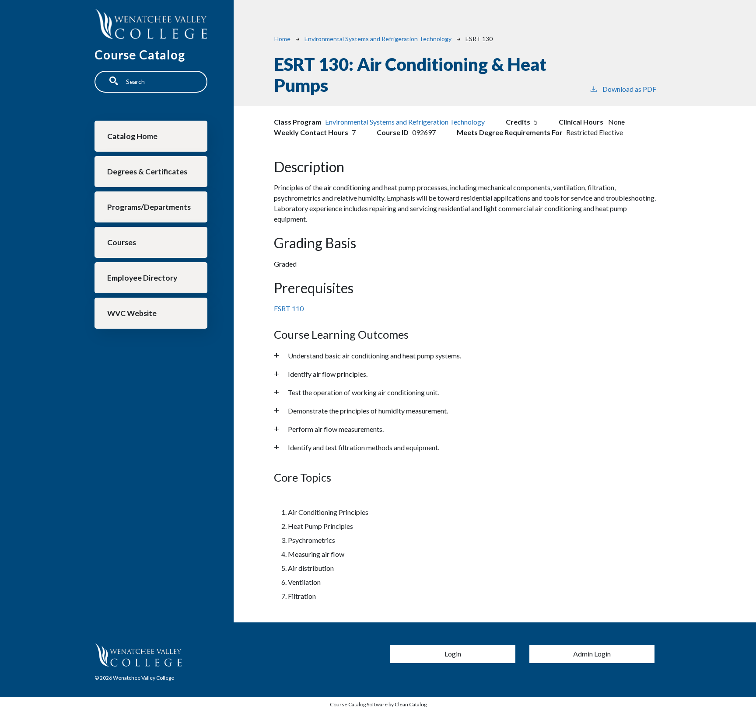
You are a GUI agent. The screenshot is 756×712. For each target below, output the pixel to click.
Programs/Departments (149, 207)
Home (282, 38)
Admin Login (592, 653)
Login (452, 653)
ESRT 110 (289, 308)
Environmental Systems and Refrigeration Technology (378, 38)
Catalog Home (132, 136)
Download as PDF (629, 89)
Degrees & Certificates (147, 171)
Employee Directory (142, 277)
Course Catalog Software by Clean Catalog (378, 704)
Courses (121, 242)
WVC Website (132, 313)
